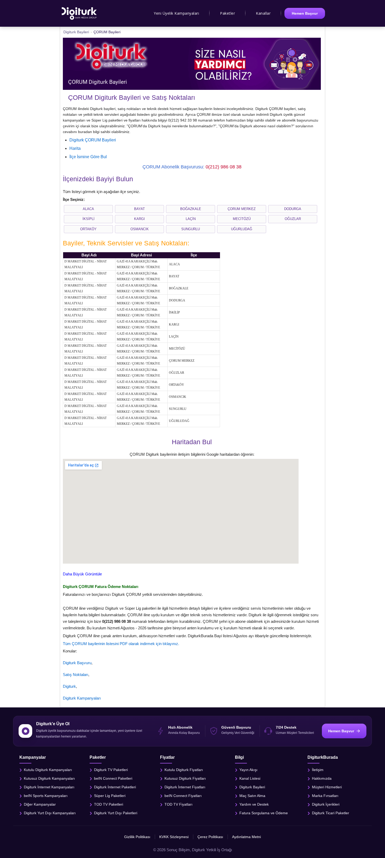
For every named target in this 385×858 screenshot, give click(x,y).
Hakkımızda (322, 778)
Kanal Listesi (249, 778)
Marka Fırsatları (325, 796)
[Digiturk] (79, 13)
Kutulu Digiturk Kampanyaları (48, 770)
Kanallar (263, 13)
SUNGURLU (190, 229)
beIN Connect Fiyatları (183, 796)
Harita (75, 148)
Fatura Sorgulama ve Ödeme (263, 813)
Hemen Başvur (305, 13)
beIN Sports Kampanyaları (46, 796)
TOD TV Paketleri (108, 804)
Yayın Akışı (248, 770)
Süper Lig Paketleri (109, 796)
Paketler (227, 13)
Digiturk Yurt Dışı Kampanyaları (50, 813)
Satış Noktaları (75, 674)
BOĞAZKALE (190, 209)
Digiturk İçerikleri (325, 804)
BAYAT (139, 209)
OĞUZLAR (293, 219)
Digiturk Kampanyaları (82, 698)
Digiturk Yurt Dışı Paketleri (115, 813)
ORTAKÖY (88, 229)
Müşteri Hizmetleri (327, 787)
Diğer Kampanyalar (40, 804)
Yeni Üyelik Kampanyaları (176, 13)
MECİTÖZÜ (242, 219)
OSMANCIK (139, 229)
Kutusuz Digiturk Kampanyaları (49, 778)
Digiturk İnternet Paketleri (115, 787)
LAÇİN (191, 219)
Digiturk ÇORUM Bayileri (92, 140)
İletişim (317, 770)
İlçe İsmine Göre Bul (88, 157)
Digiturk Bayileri (252, 787)
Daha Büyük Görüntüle (82, 574)
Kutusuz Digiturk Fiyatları (185, 778)
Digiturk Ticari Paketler (330, 813)
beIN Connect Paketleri (113, 778)
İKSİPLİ (88, 219)
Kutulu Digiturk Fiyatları (183, 770)
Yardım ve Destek (254, 804)
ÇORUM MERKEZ (242, 209)
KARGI (139, 219)
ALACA (88, 209)
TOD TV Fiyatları (178, 804)
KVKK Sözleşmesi (174, 837)
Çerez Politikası (210, 837)
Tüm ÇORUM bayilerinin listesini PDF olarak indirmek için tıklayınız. (121, 643)
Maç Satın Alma (252, 796)
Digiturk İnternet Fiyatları (184, 787)
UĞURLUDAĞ (241, 229)
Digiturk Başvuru (77, 663)
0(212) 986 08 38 (223, 166)
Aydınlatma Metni (246, 837)
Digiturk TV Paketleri (111, 770)
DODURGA (292, 209)
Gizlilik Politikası (137, 837)
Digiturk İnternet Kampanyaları (49, 787)
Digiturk (69, 686)
